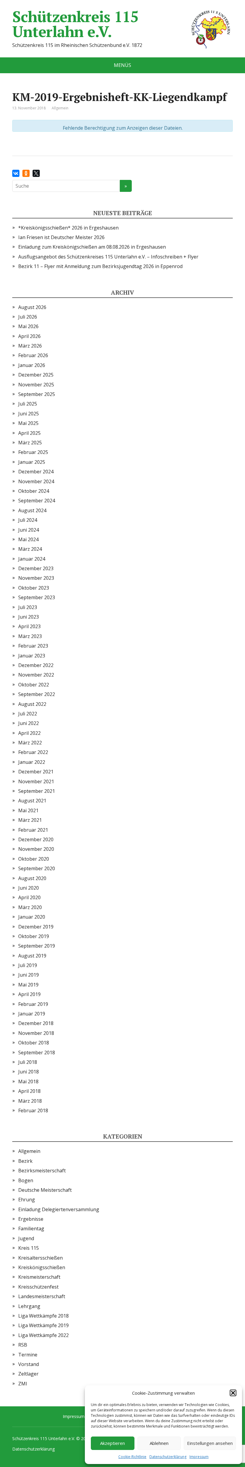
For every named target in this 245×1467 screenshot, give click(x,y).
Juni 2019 (28, 975)
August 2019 (32, 955)
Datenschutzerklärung (167, 1456)
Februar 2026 (33, 355)
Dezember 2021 (35, 771)
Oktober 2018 (33, 1042)
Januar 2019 (31, 1013)
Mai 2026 (28, 326)
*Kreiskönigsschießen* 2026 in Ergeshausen (68, 227)
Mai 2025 (28, 423)
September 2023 (36, 597)
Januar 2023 (31, 655)
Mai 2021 (28, 810)
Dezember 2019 (35, 926)
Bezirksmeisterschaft (42, 1170)
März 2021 (30, 820)
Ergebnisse (30, 1219)
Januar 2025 (31, 462)
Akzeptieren (112, 1443)
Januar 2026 (31, 365)
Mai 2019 (28, 984)
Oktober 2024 (33, 491)
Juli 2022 (27, 713)
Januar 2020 (31, 917)
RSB (22, 1344)
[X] (36, 173)
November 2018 (36, 1033)
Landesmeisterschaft (41, 1296)
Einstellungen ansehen (210, 1443)
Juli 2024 (27, 520)
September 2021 (36, 791)
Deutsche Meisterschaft (45, 1190)
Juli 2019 (27, 965)
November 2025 (36, 384)
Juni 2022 (28, 723)
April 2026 (29, 336)
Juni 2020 (28, 888)
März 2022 (30, 742)
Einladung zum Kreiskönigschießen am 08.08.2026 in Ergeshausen (92, 247)
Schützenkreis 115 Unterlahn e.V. (75, 24)
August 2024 (32, 510)
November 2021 (36, 781)
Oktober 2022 (33, 684)
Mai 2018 (28, 1081)
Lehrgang (29, 1306)
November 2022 (36, 674)
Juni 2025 (28, 413)
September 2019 (36, 946)
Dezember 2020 (35, 839)
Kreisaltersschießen (40, 1258)
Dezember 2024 (35, 471)
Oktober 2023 (33, 588)
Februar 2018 (33, 1110)
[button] (233, 1393)
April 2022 (29, 733)
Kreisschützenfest (38, 1287)
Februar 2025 (33, 452)
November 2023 (36, 578)
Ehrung (26, 1199)
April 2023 (29, 626)
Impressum (199, 1456)
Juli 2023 (27, 607)
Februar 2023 (33, 646)
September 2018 (36, 1052)
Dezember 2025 (35, 374)
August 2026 (32, 307)
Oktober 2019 (33, 936)
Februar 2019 (33, 1004)
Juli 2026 (27, 316)
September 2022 (36, 694)
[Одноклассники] (26, 173)
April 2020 (29, 897)
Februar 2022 (33, 752)
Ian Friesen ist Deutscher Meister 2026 (61, 237)
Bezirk (25, 1161)
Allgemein (29, 1151)
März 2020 (30, 907)
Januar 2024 (31, 559)
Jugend (26, 1238)
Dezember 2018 (35, 1023)
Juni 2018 (28, 1071)
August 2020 (32, 878)
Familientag (31, 1228)
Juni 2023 (28, 617)
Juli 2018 (27, 1062)
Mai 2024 (28, 539)
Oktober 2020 (33, 859)
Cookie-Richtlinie (132, 1456)
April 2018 (29, 1091)
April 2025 (29, 433)
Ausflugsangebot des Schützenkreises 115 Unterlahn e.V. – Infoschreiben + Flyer (108, 256)
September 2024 (36, 500)
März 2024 (30, 549)
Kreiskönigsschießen (41, 1267)
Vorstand (28, 1364)
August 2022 (32, 704)
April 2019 (29, 994)
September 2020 (36, 868)
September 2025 (36, 394)
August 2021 (32, 800)
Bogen (25, 1180)
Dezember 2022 (35, 665)
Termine (27, 1354)
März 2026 (30, 345)
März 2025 (30, 442)
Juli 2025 (27, 403)
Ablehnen (159, 1443)
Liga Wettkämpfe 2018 (43, 1316)
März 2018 (30, 1101)
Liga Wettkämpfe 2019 (43, 1325)
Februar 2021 (33, 830)
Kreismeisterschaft (39, 1277)
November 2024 (36, 481)
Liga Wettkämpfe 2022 (43, 1335)
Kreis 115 (28, 1248)
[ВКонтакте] (15, 173)
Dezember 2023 (35, 568)
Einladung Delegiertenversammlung (58, 1209)
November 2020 (36, 849)
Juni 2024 (28, 530)
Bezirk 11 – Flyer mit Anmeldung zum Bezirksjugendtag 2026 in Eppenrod (100, 266)
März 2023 (30, 636)
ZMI (22, 1383)
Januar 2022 (31, 762)
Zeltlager (28, 1373)
